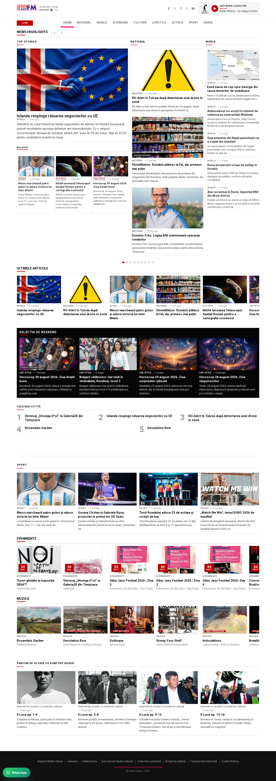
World (102, 22)
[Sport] (149, 262)
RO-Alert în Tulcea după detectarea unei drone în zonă (222, 418)
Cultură (140, 22)
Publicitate (89, 761)
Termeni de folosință (203, 761)
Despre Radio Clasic (50, 761)
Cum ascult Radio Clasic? (117, 761)
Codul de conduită (149, 761)
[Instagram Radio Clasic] (181, 8)
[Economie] (134, 262)
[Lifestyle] (141, 262)
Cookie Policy (230, 761)
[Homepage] (123, 262)
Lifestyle (159, 22)
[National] (127, 262)
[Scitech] (145, 262)
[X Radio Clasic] (175, 8)
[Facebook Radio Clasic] (168, 8)
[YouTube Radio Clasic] (193, 8)
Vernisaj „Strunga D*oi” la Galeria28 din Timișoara (54, 418)
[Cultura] (138, 262)
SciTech (177, 22)
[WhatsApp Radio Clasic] (187, 8)
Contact (72, 761)
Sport (193, 22)
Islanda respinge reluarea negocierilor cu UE (139, 416)
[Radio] (152, 262)
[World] (131, 262)
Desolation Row (159, 428)
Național (84, 22)
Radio (208, 22)
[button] (228, 8)
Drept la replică (175, 761)
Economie (120, 22)
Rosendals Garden (38, 428)
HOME (67, 22)
